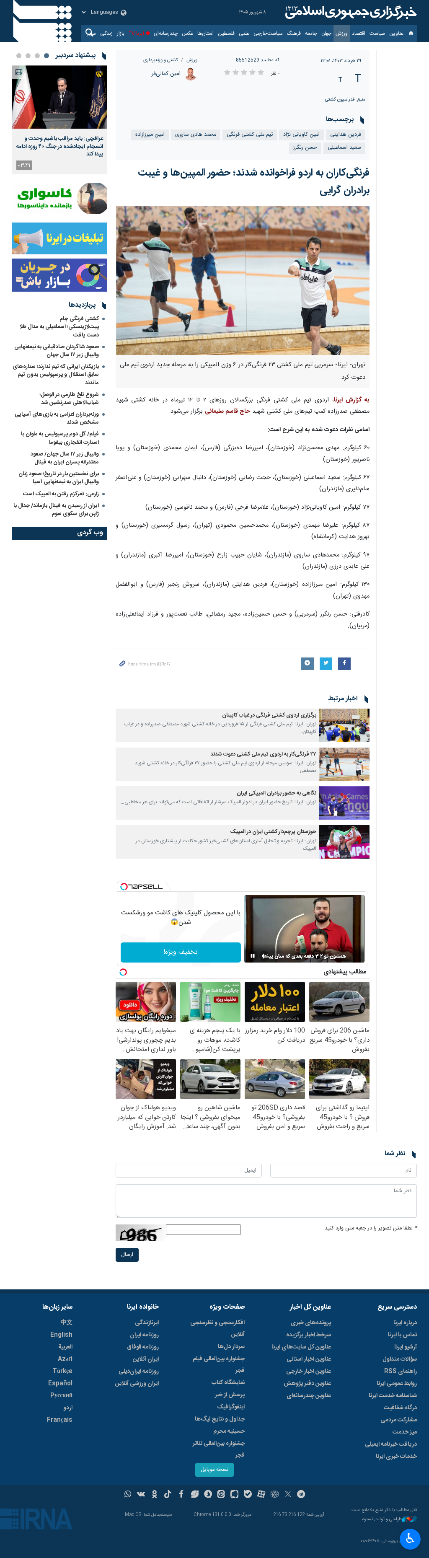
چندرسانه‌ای (166, 33)
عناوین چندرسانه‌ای (309, 1396)
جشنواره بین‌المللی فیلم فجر (219, 1365)
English (61, 1335)
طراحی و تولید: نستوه (382, 1519)
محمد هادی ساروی (195, 134)
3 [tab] (28, 55)
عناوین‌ (396, 33)
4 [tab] (18, 55)
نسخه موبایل (214, 1469)
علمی (244, 33)
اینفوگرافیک (231, 1407)
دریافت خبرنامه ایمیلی (391, 1444)
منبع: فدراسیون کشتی (345, 100)
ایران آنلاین (146, 1359)
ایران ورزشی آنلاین (137, 1384)
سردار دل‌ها (231, 1347)
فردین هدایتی (345, 134)
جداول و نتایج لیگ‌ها (220, 1419)
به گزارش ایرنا (352, 400)
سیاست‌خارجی (268, 33)
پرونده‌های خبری (311, 1323)
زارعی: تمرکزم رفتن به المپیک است (61, 494)
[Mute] (264, 956)
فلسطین (226, 33)
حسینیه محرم (229, 1431)
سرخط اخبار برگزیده (308, 1335)
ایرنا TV (136, 33)
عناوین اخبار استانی (309, 1359)
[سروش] (208, 1495)
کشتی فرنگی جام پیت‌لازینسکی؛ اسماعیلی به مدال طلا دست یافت (59, 326)
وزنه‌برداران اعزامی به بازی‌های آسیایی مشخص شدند (57, 418)
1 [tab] (46, 55)
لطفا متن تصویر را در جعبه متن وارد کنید (371, 1228)
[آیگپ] (234, 1495)
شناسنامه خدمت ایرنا (393, 1396)
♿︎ (410, 1538)
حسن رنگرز (305, 147)
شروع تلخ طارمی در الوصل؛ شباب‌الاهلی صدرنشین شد (69, 398)
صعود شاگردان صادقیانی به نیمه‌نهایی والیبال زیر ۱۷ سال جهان (56, 351)
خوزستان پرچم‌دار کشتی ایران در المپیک (273, 832)
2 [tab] (37, 55)
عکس (187, 33)
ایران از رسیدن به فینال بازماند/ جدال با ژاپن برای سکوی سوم (56, 509)
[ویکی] (141, 1495)
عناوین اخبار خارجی (308, 1371)
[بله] (247, 1495)
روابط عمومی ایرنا (397, 1384)
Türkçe (62, 1371)
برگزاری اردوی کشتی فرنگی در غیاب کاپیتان (269, 715)
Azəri (65, 1359)
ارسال (127, 1254)
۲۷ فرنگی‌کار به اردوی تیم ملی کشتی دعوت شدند (263, 754)
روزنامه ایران (144, 1335)
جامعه (311, 33)
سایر (91, 33)
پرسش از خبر (230, 1395)
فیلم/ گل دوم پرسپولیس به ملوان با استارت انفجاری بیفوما (60, 438)
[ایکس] (288, 1495)
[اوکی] (154, 1495)
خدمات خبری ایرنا (396, 1457)
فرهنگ (294, 33)
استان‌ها (205, 33)
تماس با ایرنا (402, 1335)
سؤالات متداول (399, 1359)
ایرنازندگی (147, 1323)
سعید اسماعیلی (344, 147)
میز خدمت (405, 1432)
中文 (66, 1323)
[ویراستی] (194, 1495)
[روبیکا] (274, 1495)
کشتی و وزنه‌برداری (160, 60)
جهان (326, 33)
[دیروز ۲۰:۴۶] (59, 97)
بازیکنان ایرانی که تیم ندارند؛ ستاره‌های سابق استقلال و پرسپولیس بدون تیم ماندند (56, 374)
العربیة (65, 1347)
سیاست (377, 33)
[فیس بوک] (181, 1495)
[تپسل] (124, 887)
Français (59, 1420)
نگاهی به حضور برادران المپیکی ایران (276, 793)
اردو (67, 1408)
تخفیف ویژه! (180, 952)
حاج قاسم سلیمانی (227, 411)
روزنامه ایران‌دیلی (139, 1371)
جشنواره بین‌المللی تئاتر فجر (219, 1449)
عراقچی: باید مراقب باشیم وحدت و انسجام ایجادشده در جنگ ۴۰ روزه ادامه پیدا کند (59, 146)
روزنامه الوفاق (143, 1347)
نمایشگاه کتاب (228, 1383)
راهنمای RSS (400, 1371)
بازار (120, 33)
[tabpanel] (59, 119)
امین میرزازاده (150, 134)
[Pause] (253, 956)
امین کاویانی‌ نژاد (301, 134)
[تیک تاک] (167, 1495)
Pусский (61, 1396)
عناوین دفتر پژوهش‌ (307, 1384)
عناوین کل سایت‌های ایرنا (301, 1347)
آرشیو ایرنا (405, 1347)
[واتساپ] (128, 1495)
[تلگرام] (301, 1495)
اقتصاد (358, 33)
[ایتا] (221, 1495)
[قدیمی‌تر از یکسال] (344, 725)
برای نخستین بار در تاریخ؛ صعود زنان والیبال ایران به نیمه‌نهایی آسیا (58, 478)
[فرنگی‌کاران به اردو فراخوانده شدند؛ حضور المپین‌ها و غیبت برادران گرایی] (243, 280)
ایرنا (350, 12)
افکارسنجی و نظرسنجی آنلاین (217, 1329)
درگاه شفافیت (400, 1408)
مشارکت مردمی (398, 1420)
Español (60, 1384)
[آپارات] (261, 1495)
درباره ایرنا (405, 1323)
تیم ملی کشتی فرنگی (250, 134)
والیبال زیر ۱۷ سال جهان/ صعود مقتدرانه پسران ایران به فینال (65, 458)
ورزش (342, 33)
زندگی (106, 33)
